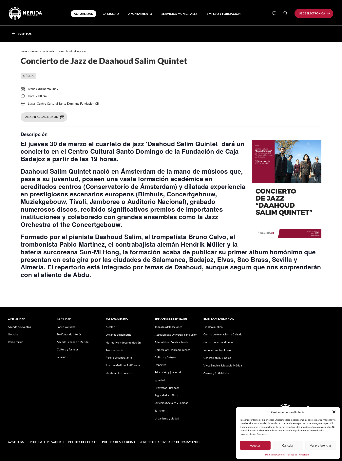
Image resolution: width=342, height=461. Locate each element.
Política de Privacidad (298, 454)
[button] (334, 412)
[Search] (285, 13)
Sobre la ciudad (66, 326)
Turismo (160, 410)
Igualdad (160, 380)
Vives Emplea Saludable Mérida (222, 365)
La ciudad (111, 13)
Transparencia (114, 350)
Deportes (160, 364)
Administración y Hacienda (171, 342)
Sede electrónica (312, 13)
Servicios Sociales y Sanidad (171, 402)
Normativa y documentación (123, 342)
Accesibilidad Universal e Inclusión (176, 334)
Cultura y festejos (67, 349)
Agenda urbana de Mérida (72, 342)
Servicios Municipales (179, 13)
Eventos (24, 33)
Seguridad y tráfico (166, 395)
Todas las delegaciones (168, 326)
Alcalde (110, 326)
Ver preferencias (321, 445)
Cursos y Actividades (216, 373)
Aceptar (255, 445)
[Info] (274, 13)
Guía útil (62, 357)
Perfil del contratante (119, 357)
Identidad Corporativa (119, 373)
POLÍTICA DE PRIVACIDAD (47, 442)
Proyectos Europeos (167, 387)
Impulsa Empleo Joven (217, 350)
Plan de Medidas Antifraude (123, 365)
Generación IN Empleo (217, 357)
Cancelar (288, 445)
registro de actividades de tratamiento (170, 442)
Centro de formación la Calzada (222, 334)
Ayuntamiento (140, 13)
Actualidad (83, 13)
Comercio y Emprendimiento (172, 349)
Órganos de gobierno (118, 334)
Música (28, 76)
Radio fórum (15, 342)
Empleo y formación (223, 13)
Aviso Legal (16, 442)
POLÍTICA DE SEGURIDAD (118, 442)
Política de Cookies (275, 454)
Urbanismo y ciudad (167, 418)
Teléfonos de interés (69, 334)
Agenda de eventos (19, 326)
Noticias (13, 334)
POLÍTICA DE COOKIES (82, 442)
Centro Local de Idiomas (218, 342)
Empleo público (213, 326)
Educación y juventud (168, 372)
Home (24, 51)
